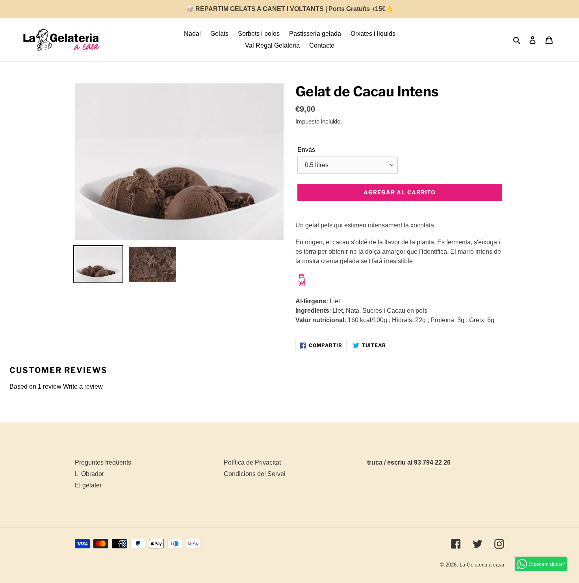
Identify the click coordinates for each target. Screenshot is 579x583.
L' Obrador (89, 473)
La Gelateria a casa (482, 565)
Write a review (83, 386)
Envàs (306, 149)
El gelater (88, 485)
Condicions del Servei (255, 473)
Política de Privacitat (252, 462)
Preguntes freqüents (103, 462)
